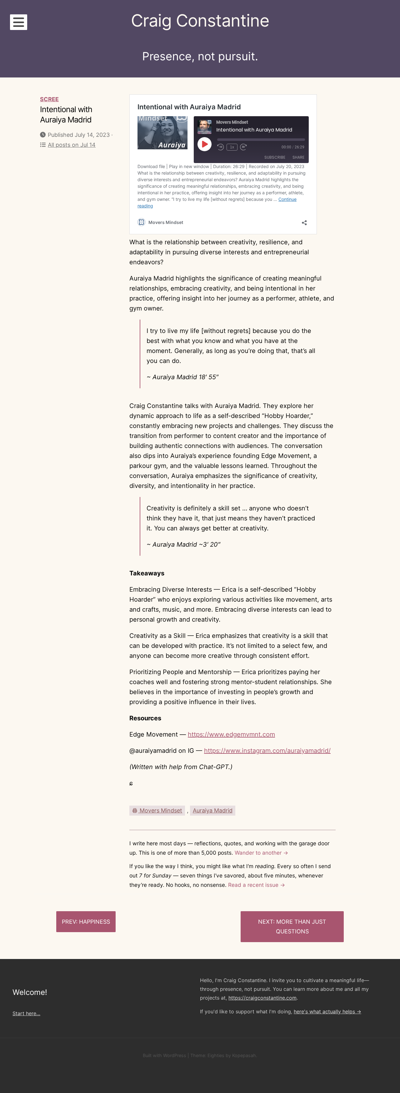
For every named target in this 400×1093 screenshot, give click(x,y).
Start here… (26, 1013)
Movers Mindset (160, 810)
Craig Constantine (200, 20)
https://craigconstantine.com (262, 998)
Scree (49, 99)
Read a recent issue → (256, 885)
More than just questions (301, 926)
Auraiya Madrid (212, 810)
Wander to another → (261, 852)
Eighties (216, 1055)
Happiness (94, 921)
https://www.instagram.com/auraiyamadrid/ (267, 750)
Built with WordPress (164, 1055)
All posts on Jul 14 (72, 145)
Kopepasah (244, 1055)
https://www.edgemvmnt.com (231, 734)
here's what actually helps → (327, 1011)
